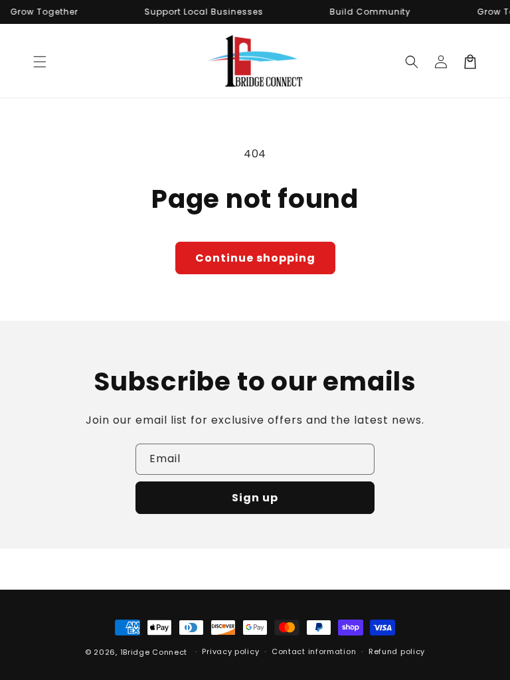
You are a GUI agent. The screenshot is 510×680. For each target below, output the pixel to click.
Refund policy (397, 651)
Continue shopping (255, 258)
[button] (39, 61)
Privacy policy (230, 651)
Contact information (314, 651)
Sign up (255, 497)
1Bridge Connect (154, 652)
